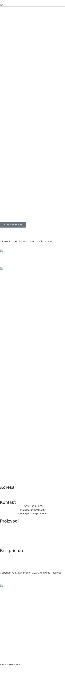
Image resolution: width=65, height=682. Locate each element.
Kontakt (7, 659)
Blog (5, 652)
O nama (7, 638)
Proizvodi (8, 645)
